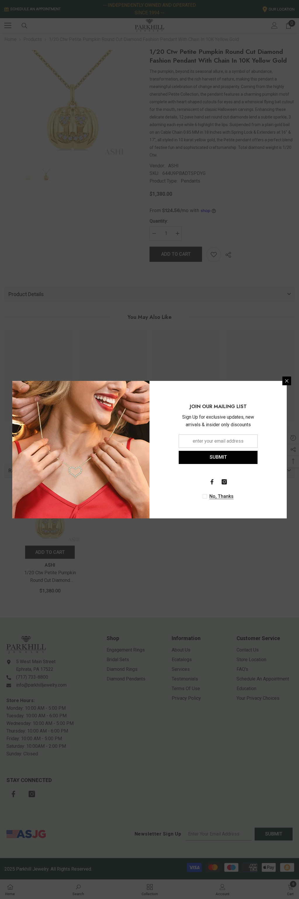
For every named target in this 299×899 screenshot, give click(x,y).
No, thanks (221, 496)
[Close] (286, 381)
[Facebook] (212, 482)
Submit (218, 457)
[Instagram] (224, 482)
